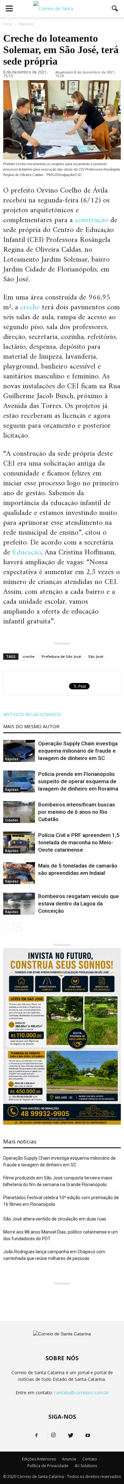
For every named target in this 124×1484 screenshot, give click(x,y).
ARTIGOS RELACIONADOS (32, 714)
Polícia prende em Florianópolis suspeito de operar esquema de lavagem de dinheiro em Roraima (78, 781)
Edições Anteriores (39, 1459)
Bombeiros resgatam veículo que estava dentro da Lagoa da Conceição (78, 903)
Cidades (11, 820)
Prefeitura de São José (61, 656)
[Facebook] (36, 1435)
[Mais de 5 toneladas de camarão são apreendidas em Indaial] (19, 873)
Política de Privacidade (47, 1465)
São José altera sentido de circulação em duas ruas (54, 1218)
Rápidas (11, 759)
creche (30, 307)
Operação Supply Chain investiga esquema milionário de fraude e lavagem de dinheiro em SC (78, 750)
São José (95, 656)
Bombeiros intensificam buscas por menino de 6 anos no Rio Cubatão (76, 811)
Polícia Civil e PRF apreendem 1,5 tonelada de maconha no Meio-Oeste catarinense (79, 842)
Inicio (8, 24)
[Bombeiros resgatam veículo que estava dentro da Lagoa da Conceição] (19, 904)
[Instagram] (53, 1435)
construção (91, 220)
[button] (115, 8)
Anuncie (69, 1459)
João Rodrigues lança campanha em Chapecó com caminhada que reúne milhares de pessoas (54, 1255)
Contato (89, 1459)
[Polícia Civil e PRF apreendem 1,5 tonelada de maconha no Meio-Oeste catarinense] (19, 843)
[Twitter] (70, 1435)
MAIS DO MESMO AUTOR (31, 726)
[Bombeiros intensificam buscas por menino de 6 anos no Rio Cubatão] (19, 812)
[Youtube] (87, 1435)
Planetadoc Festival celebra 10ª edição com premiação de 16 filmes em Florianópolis (61, 1201)
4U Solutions (85, 1465)
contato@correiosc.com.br (81, 1392)
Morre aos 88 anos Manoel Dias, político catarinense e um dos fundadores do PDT (60, 1235)
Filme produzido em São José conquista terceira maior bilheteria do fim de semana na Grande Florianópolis (58, 1181)
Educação (26, 552)
